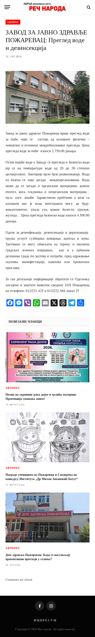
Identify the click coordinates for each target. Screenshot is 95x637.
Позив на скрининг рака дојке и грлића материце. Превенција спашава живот (41, 396)
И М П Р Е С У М (45, 620)
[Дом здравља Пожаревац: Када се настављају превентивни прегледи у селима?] (47, 517)
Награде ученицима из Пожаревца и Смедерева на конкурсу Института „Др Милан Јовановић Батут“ (42, 476)
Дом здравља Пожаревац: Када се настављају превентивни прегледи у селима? (38, 556)
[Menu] (7, 7)
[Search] (88, 7)
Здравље (13, 22)
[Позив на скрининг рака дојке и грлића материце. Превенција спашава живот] (47, 357)
